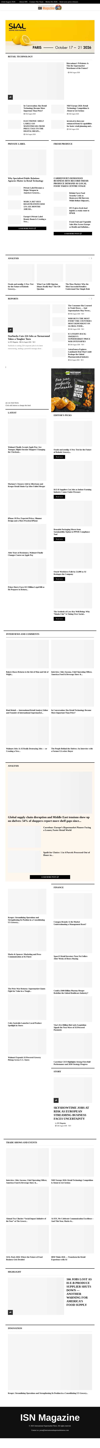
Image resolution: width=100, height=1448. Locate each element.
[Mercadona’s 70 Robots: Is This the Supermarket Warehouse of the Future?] (36, 81)
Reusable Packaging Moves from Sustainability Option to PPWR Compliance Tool (72, 531)
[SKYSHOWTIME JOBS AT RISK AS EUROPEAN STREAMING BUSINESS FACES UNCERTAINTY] (73, 1090)
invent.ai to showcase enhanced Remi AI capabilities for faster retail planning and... (79, 123)
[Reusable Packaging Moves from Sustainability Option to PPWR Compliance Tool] (73, 513)
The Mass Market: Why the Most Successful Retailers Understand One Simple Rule (78, 286)
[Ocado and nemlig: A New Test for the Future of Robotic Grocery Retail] (21, 273)
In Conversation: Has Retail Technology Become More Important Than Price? (35, 108)
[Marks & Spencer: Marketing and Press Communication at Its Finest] (27, 938)
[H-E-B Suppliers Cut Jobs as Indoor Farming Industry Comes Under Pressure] (73, 473)
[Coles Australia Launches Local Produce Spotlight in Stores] (27, 1007)
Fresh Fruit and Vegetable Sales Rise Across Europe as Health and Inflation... (80, 224)
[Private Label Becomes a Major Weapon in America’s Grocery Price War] (14, 191)
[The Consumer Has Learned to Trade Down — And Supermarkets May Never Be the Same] (59, 308)
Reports (13, 298)
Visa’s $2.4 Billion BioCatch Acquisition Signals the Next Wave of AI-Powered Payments (70, 1027)
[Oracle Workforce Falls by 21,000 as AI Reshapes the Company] (73, 556)
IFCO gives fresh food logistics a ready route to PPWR (79, 210)
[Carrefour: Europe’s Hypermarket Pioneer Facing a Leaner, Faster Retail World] (24, 837)
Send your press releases (69, 2)
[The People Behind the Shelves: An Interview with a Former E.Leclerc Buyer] (72, 731)
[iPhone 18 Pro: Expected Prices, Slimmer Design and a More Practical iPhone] (27, 502)
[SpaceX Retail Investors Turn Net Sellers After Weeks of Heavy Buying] (73, 940)
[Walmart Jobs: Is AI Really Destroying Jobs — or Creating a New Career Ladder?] (27, 731)
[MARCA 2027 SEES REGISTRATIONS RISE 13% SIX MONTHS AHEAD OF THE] (14, 204)
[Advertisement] (50, 246)
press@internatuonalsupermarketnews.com (54, 1430)
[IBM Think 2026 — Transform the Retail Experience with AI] (72, 1239)
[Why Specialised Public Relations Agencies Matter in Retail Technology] (27, 162)
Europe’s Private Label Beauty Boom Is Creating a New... (35, 219)
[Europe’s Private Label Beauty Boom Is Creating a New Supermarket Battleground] (14, 219)
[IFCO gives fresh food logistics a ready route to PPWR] (60, 211)
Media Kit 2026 (51, 2)
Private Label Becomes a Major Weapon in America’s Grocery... (34, 190)
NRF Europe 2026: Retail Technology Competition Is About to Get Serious (78, 108)
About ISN (23, 2)
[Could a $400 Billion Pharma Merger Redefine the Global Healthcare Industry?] (73, 975)
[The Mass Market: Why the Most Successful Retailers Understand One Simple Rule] (79, 273)
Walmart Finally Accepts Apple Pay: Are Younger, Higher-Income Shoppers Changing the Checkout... (26, 449)
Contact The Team (36, 2)
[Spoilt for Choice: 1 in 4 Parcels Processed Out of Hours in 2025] (24, 862)
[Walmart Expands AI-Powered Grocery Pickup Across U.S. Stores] (27, 1041)
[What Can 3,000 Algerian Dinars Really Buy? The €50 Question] (50, 273)
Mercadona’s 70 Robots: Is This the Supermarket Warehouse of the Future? (77, 65)
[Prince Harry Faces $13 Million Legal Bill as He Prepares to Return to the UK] (27, 571)
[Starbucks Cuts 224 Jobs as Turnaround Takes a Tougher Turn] (29, 318)
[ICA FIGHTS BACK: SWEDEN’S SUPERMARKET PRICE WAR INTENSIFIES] (59, 337)
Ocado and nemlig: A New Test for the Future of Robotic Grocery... (20, 286)
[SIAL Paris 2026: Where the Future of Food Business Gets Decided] (27, 1239)
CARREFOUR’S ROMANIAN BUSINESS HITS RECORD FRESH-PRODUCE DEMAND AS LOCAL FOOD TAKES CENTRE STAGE (71, 182)
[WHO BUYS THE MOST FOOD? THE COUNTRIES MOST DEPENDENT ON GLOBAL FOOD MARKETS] (59, 321)
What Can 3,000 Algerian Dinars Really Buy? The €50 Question (48, 286)
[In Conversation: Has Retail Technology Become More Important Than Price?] (14, 109)
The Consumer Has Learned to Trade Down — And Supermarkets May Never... (80, 308)
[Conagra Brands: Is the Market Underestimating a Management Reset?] (73, 906)
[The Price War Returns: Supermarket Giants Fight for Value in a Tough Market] (27, 973)
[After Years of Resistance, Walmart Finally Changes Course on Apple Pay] (27, 537)
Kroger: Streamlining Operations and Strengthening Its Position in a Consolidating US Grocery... (26, 919)
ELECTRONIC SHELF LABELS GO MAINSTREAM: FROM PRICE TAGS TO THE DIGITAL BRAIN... (34, 126)
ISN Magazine (14, 342)
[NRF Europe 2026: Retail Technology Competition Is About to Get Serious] (57, 109)
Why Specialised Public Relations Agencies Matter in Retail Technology (25, 179)
